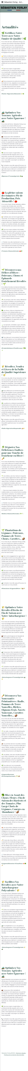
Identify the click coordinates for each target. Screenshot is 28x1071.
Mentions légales (21, 1053)
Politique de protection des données (14, 1055)
